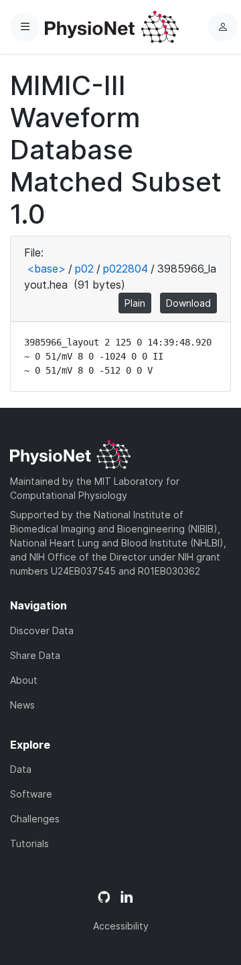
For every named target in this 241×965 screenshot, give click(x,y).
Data (20, 769)
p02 (84, 268)
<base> (46, 268)
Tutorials (29, 843)
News (22, 705)
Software (31, 794)
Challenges (35, 818)
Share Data (35, 655)
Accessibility (121, 926)
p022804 (125, 268)
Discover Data (42, 630)
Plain (135, 303)
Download (188, 303)
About (23, 680)
